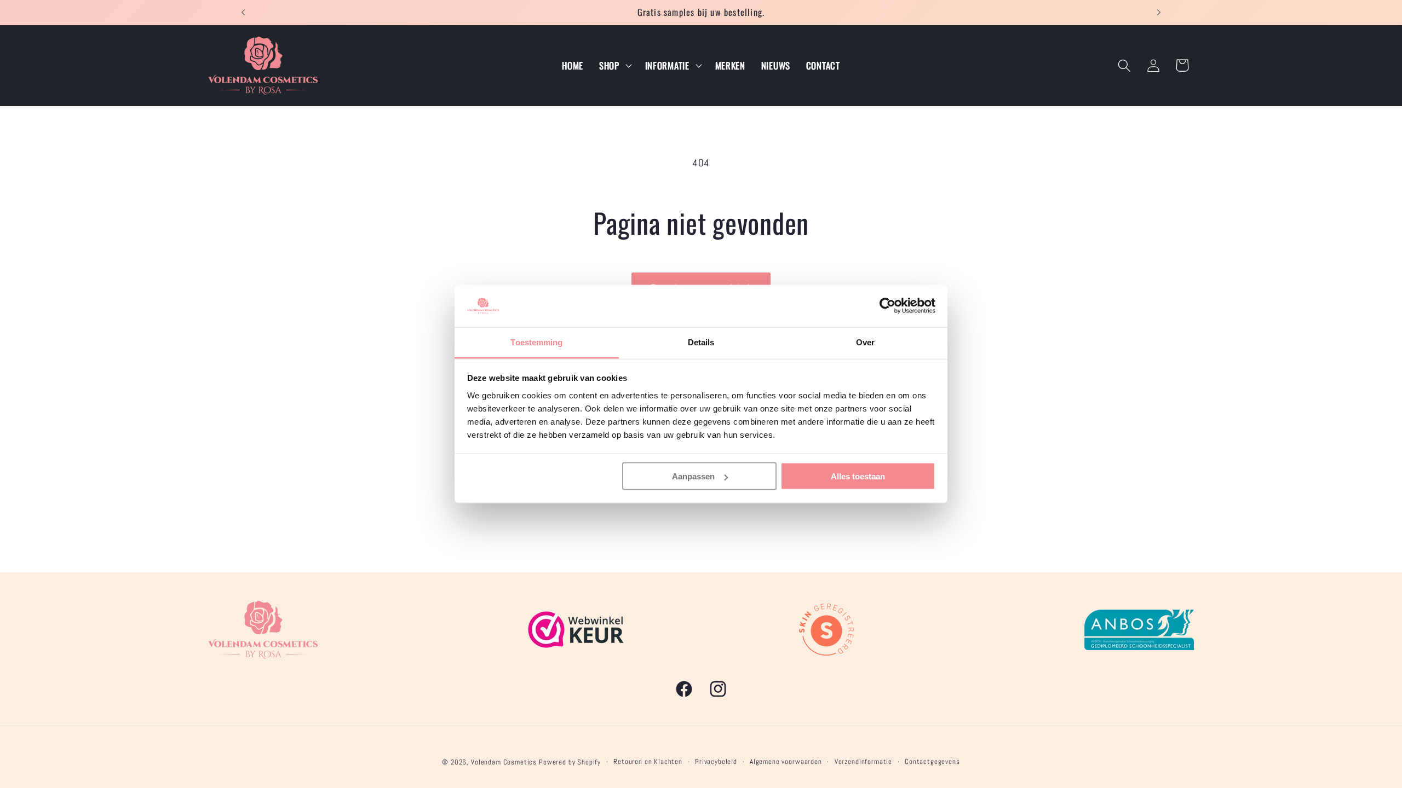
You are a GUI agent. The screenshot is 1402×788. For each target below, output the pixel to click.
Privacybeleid (716, 761)
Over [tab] (865, 341)
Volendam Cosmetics (504, 762)
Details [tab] (701, 341)
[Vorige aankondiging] (243, 12)
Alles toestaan (858, 476)
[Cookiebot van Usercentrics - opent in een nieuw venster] (887, 306)
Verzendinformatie (863, 761)
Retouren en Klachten (647, 761)
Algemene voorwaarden (786, 761)
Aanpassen (693, 476)
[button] (614, 65)
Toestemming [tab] (536, 341)
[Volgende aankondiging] (1159, 12)
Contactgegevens (932, 761)
